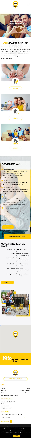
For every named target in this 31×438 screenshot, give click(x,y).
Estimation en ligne (24, 390)
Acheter (15, 118)
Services (7, 282)
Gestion (3, 392)
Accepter (16, 435)
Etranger (3, 390)
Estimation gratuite (15, 378)
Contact (8, 227)
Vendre (15, 88)
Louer (15, 148)
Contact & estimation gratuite (9, 395)
